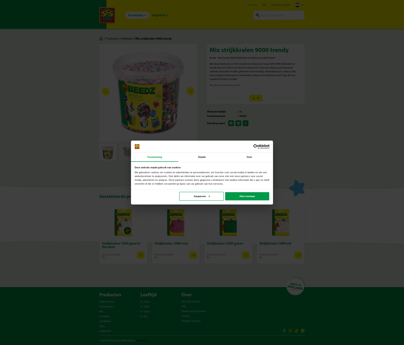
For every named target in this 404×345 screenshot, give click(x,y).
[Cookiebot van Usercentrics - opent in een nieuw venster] (256, 146)
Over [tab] (249, 157)
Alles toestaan (247, 196)
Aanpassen (200, 196)
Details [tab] (202, 157)
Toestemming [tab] (154, 157)
